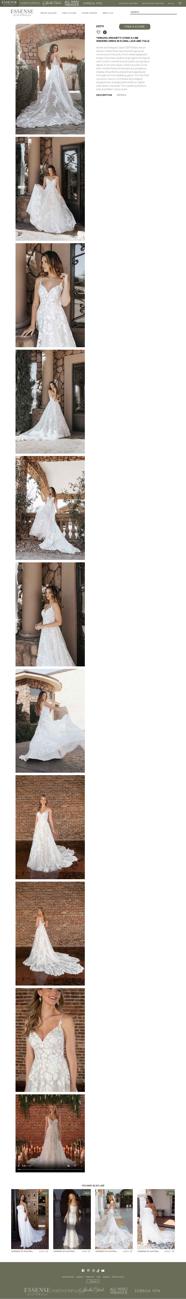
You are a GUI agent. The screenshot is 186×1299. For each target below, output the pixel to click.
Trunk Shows (89, 13)
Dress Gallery (49, 13)
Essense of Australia (9, 3)
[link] (30, 1221)
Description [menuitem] (104, 95)
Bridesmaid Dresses (153, 3)
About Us (107, 13)
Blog (171, 3)
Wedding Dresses (128, 3)
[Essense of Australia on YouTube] (103, 1270)
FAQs (98, 1277)
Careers (79, 1277)
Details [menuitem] (121, 95)
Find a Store (135, 26)
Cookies (106, 1277)
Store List (90, 1277)
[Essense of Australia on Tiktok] (98, 1270)
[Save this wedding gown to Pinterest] (105, 32)
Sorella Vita (92, 3)
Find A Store (69, 13)
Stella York (52, 3)
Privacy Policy (118, 1277)
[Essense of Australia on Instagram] (93, 1270)
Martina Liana (30, 3)
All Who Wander (72, 3)
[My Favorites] (180, 3)
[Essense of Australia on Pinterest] (88, 1270)
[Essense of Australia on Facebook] (83, 1270)
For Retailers (68, 1277)
